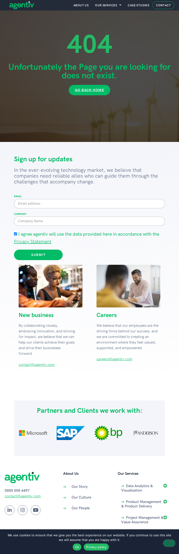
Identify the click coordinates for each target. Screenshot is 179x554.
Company (20, 214)
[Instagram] (23, 510)
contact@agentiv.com (37, 365)
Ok (77, 547)
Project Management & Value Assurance (142, 520)
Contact (163, 5)
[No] (169, 543)
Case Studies (138, 5)
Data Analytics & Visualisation (137, 488)
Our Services (106, 5)
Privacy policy (96, 547)
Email (18, 196)
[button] (146, 488)
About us (81, 5)
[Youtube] (36, 510)
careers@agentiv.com (114, 359)
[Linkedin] (9, 510)
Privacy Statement (32, 241)
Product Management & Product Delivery (141, 504)
